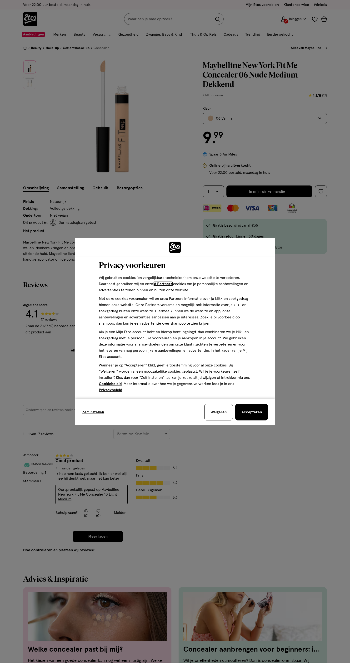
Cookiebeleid (110, 384)
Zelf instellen (93, 412)
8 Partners (163, 284)
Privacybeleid (110, 390)
